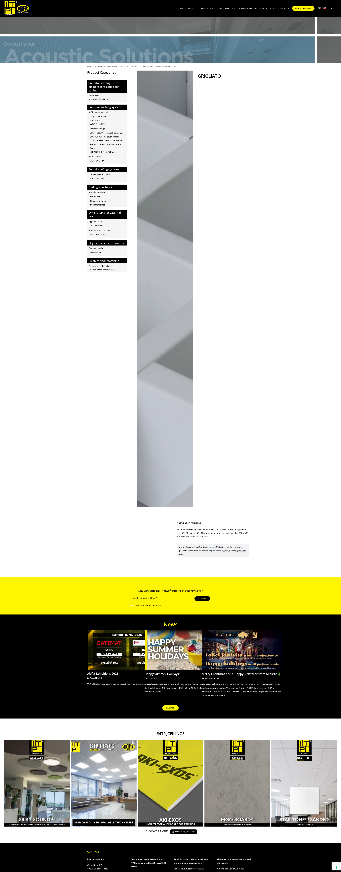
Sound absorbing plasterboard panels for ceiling (104, 86)
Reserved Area (236, 547)
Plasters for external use (100, 266)
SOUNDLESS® (97, 120)
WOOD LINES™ (97, 124)
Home (89, 66)
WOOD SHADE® (98, 116)
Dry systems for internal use (107, 243)
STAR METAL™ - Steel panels (154, 66)
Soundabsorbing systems (113, 66)
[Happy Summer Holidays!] (185, 650)
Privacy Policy (155, 605)
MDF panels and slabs (99, 112)
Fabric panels (95, 156)
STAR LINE (95, 196)
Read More (91, 698)
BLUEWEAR (96, 252)
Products (98, 66)
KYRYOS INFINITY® (98, 99)
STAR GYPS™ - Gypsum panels (104, 136)
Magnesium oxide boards (100, 230)
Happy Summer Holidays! (162, 674)
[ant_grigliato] (165, 289)
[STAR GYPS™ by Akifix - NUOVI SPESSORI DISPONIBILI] (104, 783)
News (105, 678)
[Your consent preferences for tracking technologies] (336, 867)
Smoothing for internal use (101, 269)
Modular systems (97, 192)
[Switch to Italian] (319, 8)
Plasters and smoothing (104, 261)
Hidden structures (97, 201)
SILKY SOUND (97, 160)
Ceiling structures (100, 187)
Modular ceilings (133, 66)
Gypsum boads (96, 248)
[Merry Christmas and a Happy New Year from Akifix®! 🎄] (242, 650)
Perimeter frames (97, 204)
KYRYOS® (94, 95)
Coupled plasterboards (99, 174)
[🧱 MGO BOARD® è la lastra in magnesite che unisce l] (237, 783)
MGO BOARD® (97, 234)
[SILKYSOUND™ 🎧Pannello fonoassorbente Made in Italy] (37, 783)
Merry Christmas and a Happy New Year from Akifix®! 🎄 (241, 674)
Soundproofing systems (104, 169)
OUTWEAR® (96, 225)
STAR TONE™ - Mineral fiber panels (106, 132)
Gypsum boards (96, 221)
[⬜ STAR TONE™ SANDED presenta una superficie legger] (304, 783)
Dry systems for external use (105, 214)
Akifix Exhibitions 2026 (102, 673)
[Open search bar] (332, 8)
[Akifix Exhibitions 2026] (127, 650)
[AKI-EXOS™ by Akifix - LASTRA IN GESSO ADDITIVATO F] (170, 783)
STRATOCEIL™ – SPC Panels (103, 152)
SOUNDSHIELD (97, 178)
